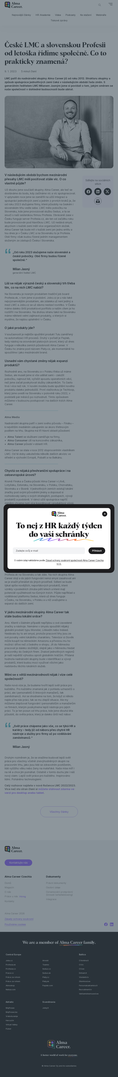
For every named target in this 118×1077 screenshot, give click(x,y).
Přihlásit (97, 550)
